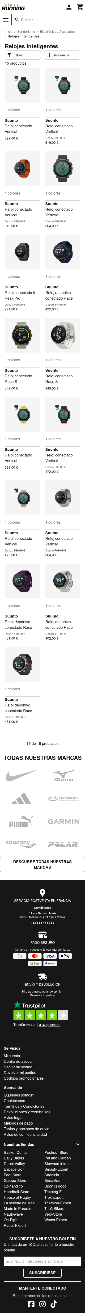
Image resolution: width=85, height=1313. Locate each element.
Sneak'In (51, 1174)
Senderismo (26, 31)
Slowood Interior (58, 1163)
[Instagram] (42, 1304)
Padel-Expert (15, 1225)
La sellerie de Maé (19, 1203)
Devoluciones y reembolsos (27, 1111)
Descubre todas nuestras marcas (42, 864)
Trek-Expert (54, 1197)
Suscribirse (42, 1272)
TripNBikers (54, 1208)
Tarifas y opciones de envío (26, 1128)
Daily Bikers (14, 1158)
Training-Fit (54, 1191)
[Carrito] (80, 7)
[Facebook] (31, 1304)
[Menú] (5, 20)
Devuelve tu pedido (42, 995)
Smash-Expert (56, 1169)
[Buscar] (17, 19)
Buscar (27, 19)
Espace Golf (14, 1169)
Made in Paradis (17, 1208)
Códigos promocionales (24, 1078)
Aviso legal (13, 1117)
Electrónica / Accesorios (58, 31)
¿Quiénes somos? (19, 1095)
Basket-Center (16, 1152)
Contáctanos (42, 907)
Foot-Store (12, 1174)
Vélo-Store (53, 1214)
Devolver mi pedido (20, 1072)
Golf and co (13, 1186)
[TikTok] (54, 1304)
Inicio (9, 31)
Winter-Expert (55, 1219)
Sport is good (55, 1186)
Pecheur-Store (56, 1152)
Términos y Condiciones (24, 1106)
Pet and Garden (57, 1158)
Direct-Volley (14, 1163)
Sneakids (52, 1180)
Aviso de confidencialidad (25, 1134)
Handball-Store (16, 1191)
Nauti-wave (13, 1214)
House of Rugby (17, 1197)
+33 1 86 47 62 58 (42, 922)
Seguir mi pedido (18, 1067)
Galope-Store (15, 1180)
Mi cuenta (12, 1055)
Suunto (11, 120)
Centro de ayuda (18, 1061)
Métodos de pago (18, 1123)
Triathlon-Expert (57, 1203)
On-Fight (11, 1219)
